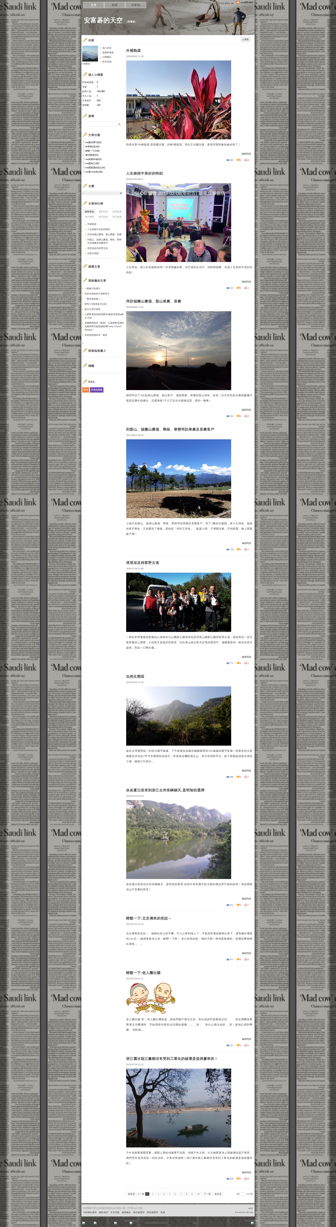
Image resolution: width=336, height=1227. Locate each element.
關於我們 (103, 1212)
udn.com (249, 1212)
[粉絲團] (83, 1223)
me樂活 (86, 63)
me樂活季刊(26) (93, 142)
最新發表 (89, 211)
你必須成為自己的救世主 (97, 293)
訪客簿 (135, 5)
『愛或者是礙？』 (94, 299)
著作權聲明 (139, 1212)
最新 (246, 39)
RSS (85, 389)
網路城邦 (245, 1224)
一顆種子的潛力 (92, 288)
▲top (250, 1208)
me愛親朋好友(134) (95, 167)
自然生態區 (135, 676)
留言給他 (106, 61)
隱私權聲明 (152, 1212)
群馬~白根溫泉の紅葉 (95, 304)
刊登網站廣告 (90, 1212)
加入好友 (106, 48)
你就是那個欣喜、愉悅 (96, 335)
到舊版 (131, 21)
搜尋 (119, 123)
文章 (93, 5)
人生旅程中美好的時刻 (144, 173)
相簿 (114, 5)
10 (198, 1194)
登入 (230, 1224)
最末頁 (218, 1194)
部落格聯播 (96, 389)
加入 (236, 1224)
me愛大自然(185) (94, 172)
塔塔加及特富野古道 (142, 563)
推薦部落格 (108, 52)
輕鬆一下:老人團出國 (143, 973)
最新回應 (103, 211)
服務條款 (126, 1212)
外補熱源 (133, 50)
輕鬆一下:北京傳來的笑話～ (149, 918)
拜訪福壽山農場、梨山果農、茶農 (153, 301)
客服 (162, 1212)
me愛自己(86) (92, 163)
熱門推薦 (117, 217)
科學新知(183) (92, 146)
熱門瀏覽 (89, 217)
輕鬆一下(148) (92, 150)
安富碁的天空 (103, 20)
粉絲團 (89, 1224)
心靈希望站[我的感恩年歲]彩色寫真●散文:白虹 (104, 316)
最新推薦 (117, 211)
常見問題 (115, 1212)
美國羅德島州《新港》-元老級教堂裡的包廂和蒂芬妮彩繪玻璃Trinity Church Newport (104, 326)
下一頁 (207, 1194)
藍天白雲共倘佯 (92, 309)
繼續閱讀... (247, 153)
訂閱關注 (106, 57)
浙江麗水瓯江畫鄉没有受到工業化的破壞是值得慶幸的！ (172, 1059)
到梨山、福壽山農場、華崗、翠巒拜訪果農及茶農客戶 (170, 429)
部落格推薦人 (97, 350)
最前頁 (131, 1194)
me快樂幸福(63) (93, 159)
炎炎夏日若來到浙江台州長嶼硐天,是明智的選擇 (165, 790)
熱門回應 (103, 217)
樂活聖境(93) (91, 155)
